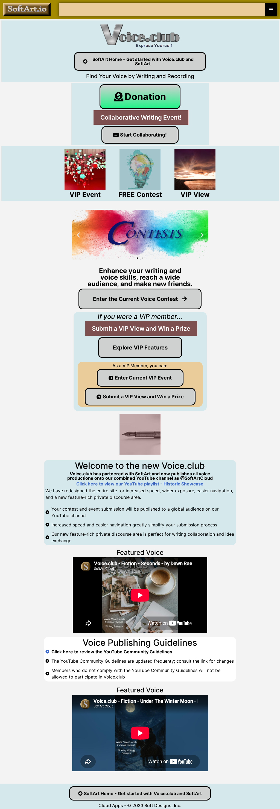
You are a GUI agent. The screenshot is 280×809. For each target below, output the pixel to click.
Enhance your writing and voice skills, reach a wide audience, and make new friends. (140, 277)
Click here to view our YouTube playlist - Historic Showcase (139, 484)
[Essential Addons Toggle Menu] (271, 9)
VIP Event (85, 194)
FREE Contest (140, 194)
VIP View (194, 194)
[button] (78, 235)
